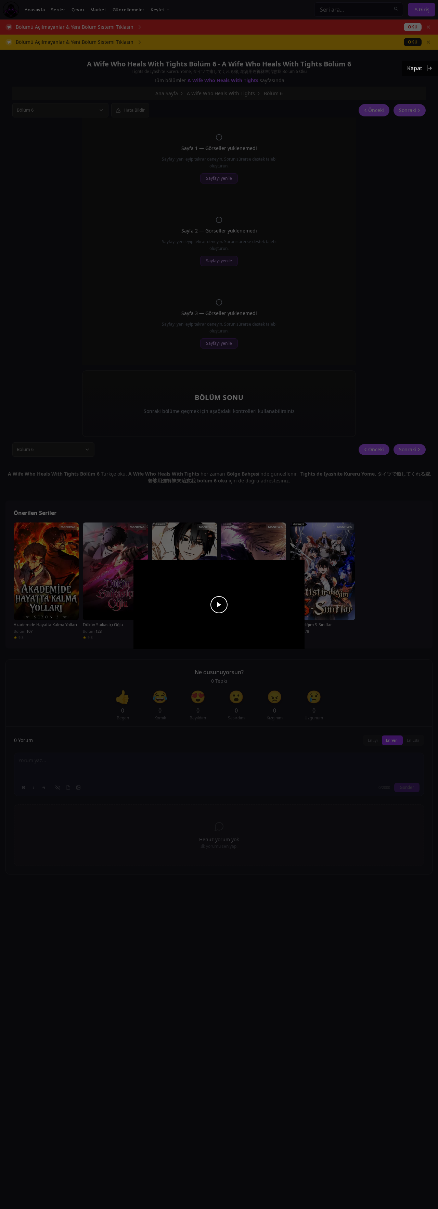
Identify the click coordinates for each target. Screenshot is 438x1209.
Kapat (414, 68)
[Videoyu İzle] (219, 604)
